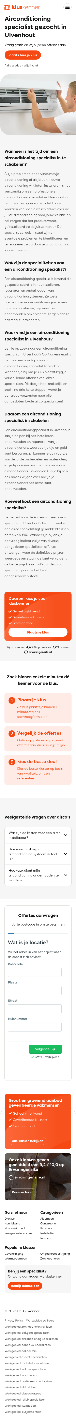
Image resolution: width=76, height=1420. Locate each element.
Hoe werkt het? (15, 1228)
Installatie (47, 1233)
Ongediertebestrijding (55, 1253)
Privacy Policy (14, 1320)
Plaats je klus (38, 632)
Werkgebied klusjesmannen (23, 1412)
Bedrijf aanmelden (25, 1286)
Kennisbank (12, 1223)
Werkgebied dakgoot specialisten (27, 1332)
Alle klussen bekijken (27, 1141)
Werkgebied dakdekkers (20, 1351)
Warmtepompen (16, 1258)
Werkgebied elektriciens (20, 1387)
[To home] (22, 7)
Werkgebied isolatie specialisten (26, 1369)
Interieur (45, 1238)
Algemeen (47, 1218)
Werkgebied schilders (40, 1320)
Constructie (48, 1223)
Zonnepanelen (50, 1258)
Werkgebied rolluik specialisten (25, 1399)
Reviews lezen (22, 1192)
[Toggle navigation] (67, 7)
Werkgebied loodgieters (21, 1375)
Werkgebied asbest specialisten (26, 1357)
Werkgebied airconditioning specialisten (31, 1339)
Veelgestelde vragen (18, 1233)
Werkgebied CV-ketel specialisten (27, 1363)
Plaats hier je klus (23, 55)
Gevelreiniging (14, 1253)
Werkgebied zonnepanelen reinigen (28, 1326)
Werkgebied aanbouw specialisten (28, 1345)
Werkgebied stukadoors (20, 1405)
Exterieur (46, 1228)
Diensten (10, 1218)
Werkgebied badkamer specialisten (28, 1381)
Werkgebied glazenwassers (23, 1393)
